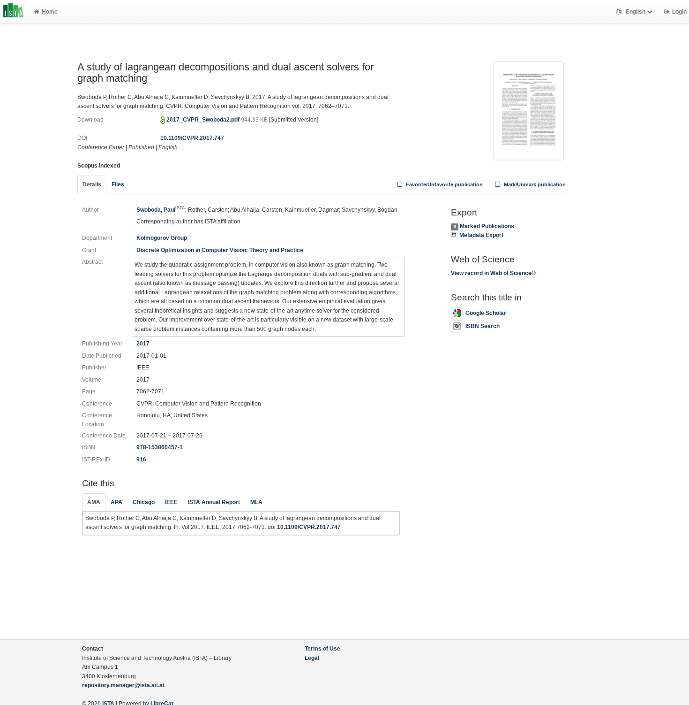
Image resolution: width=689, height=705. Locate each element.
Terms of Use (322, 648)
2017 (143, 343)
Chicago (144, 502)
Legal (312, 658)
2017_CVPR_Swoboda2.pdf (203, 119)
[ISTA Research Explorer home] (13, 11)
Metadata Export (481, 235)
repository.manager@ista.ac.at (123, 685)
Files (118, 184)
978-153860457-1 (159, 447)
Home (50, 11)
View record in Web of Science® (493, 273)
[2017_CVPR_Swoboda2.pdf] (529, 110)
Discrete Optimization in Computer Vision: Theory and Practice (219, 250)
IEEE (171, 502)
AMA (93, 502)
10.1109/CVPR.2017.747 (192, 138)
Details (91, 184)
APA (116, 502)
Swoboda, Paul (160, 210)
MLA (256, 502)
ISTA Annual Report (214, 502)
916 (141, 459)
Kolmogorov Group (161, 238)
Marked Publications (487, 226)
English (635, 11)
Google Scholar (485, 313)
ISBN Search (482, 326)
